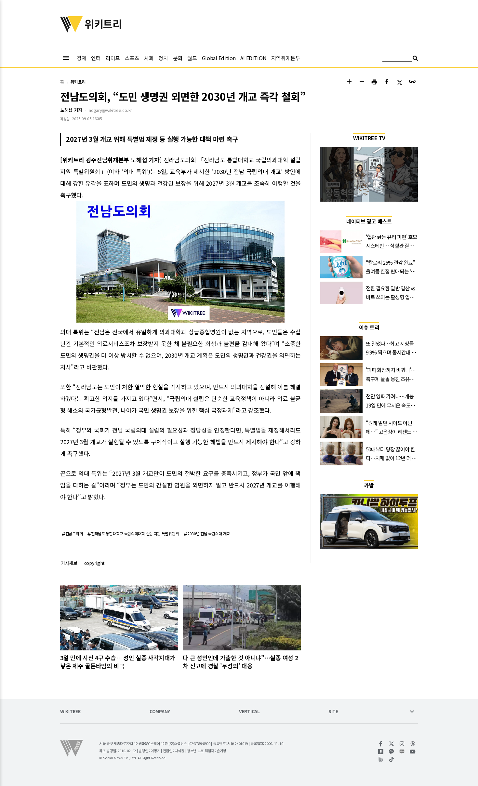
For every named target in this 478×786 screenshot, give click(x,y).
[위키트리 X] (391, 744)
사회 (148, 58)
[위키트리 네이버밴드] (381, 759)
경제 (81, 58)
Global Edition (219, 58)
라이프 (113, 58)
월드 (192, 58)
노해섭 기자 (71, 110)
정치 (163, 58)
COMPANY (160, 711)
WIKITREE (70, 711)
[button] (349, 82)
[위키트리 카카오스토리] (381, 751)
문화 (177, 58)
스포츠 (132, 58)
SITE (333, 711)
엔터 (95, 58)
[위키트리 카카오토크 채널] (391, 751)
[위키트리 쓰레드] (412, 744)
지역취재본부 (285, 58)
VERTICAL (249, 711)
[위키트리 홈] (71, 30)
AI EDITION (253, 58)
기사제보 (69, 563)
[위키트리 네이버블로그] (402, 751)
